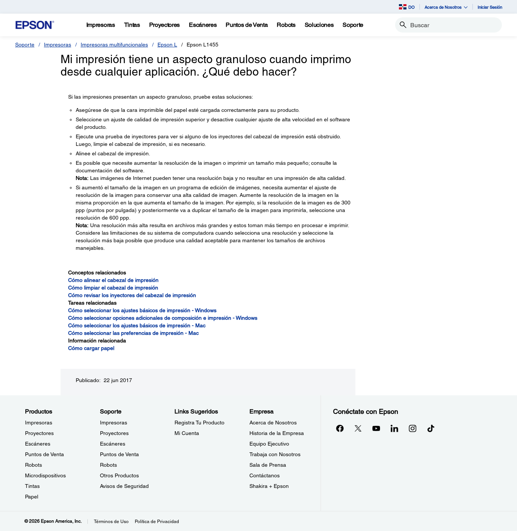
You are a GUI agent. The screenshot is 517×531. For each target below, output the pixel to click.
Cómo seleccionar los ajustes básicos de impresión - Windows (142, 310)
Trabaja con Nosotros (275, 454)
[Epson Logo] (35, 25)
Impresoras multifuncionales (114, 45)
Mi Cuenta (186, 433)
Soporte (24, 45)
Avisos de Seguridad (124, 486)
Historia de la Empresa (276, 433)
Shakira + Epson (269, 486)
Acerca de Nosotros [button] (443, 7)
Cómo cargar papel (91, 348)
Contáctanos (264, 475)
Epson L (167, 45)
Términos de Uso (111, 521)
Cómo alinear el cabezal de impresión (113, 280)
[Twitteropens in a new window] (358, 428)
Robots (33, 465)
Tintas (32, 486)
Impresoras (57, 45)
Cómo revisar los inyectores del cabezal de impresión (132, 295)
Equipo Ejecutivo (269, 444)
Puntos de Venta (44, 454)
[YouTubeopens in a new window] (376, 428)
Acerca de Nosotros (273, 423)
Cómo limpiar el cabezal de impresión (113, 288)
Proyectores (39, 433)
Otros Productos (119, 475)
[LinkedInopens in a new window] (394, 428)
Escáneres (37, 444)
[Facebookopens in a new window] (340, 428)
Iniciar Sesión (490, 7)
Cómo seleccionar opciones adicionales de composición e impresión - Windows (162, 318)
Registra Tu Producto (199, 423)
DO (411, 7)
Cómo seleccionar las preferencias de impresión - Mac (133, 333)
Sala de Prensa (267, 465)
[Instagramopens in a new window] (412, 428)
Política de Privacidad (157, 521)
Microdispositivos (45, 475)
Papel (31, 497)
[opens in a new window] (431, 428)
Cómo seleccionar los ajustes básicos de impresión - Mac (137, 325)
